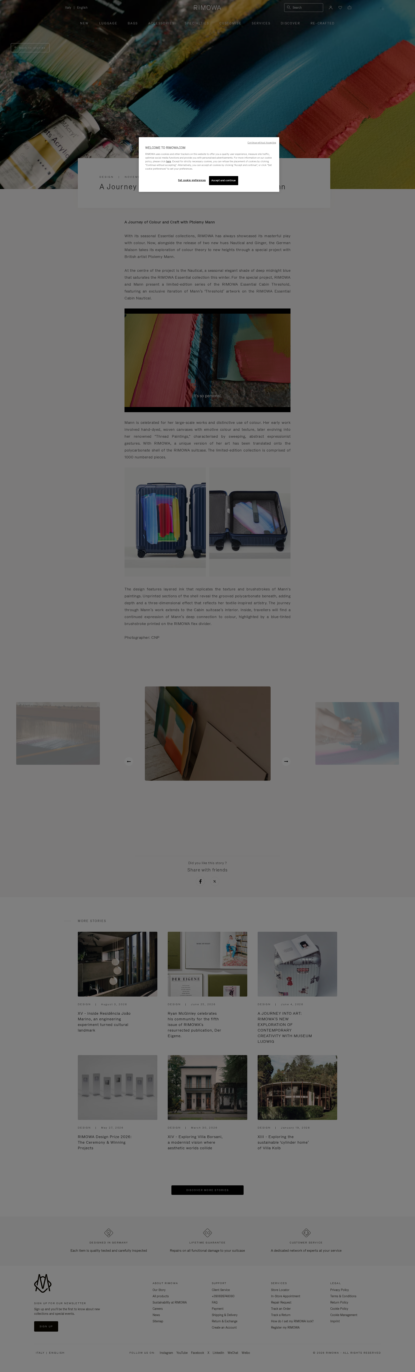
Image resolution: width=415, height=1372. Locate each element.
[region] (209, 164)
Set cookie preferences (192, 180)
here (168, 161)
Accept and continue (223, 180)
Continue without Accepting (261, 142)
